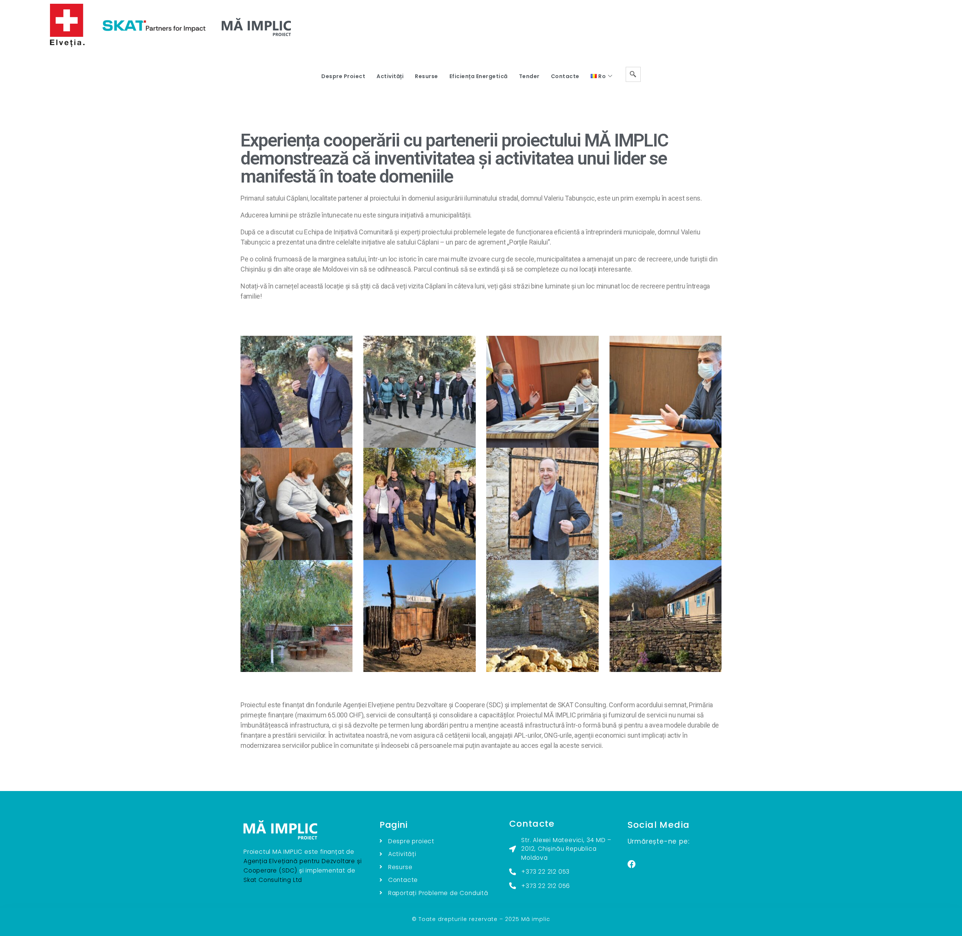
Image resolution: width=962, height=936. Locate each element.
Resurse (426, 76)
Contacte (565, 76)
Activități (390, 76)
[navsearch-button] (633, 74)
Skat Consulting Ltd (273, 880)
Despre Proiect (343, 76)
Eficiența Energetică (478, 76)
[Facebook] (632, 864)
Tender (529, 76)
